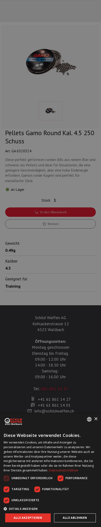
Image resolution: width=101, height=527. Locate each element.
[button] (50, 509)
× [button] (95, 419)
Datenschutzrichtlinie (63, 470)
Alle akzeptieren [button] (28, 518)
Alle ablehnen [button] (75, 518)
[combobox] (89, 419)
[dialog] (50, 470)
